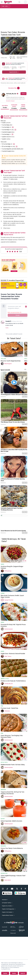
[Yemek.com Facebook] (21, 889)
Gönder (18, 315)
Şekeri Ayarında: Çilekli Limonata (11, 821)
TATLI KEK (3, 358)
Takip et (23, 93)
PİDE (2, 706)
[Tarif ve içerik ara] (19, 2)
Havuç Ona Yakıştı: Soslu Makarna (12, 848)
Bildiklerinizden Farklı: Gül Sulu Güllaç (13, 764)
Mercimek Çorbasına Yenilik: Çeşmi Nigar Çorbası (12, 596)
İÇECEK (3, 818)
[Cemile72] (3, 322)
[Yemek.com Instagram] (3, 889)
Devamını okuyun (10, 100)
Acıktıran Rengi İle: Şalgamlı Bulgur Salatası (12, 567)
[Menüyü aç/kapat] (2, 2)
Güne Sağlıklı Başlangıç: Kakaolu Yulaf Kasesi (13, 876)
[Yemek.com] (8, 2)
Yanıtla (6, 327)
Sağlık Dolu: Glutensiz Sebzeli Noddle (13, 653)
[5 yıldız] (17, 251)
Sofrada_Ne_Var (11, 93)
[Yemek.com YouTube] (12, 889)
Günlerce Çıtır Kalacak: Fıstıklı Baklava (13, 681)
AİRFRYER (3, 789)
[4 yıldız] (15, 251)
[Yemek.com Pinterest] (25, 889)
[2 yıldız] (10, 251)
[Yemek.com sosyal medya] (11, 922)
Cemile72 (8, 321)
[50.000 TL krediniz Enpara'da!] (14, 285)
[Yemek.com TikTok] (7, 889)
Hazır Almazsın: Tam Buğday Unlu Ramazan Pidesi (12, 736)
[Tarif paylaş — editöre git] (14, 264)
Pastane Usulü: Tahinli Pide (9, 708)
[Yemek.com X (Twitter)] (17, 889)
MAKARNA (3, 846)
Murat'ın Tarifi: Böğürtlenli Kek (11, 361)
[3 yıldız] (12, 251)
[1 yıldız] (7, 251)
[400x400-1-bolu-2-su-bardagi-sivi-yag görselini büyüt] (16, 146)
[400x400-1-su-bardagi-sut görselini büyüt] (13, 127)
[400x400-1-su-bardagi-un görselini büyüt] (12, 134)
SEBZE (2, 564)
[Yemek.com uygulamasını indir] (7, 893)
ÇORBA (2, 593)
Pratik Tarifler (5, 6)
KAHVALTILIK (4, 873)
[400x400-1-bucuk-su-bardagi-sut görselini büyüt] (14, 144)
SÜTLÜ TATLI (4, 762)
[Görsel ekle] (26, 306)
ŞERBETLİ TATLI (5, 678)
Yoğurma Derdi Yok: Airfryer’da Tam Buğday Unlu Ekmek (12, 792)
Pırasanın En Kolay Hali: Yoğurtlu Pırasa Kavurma (13, 625)
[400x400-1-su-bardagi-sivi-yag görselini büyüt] (15, 130)
